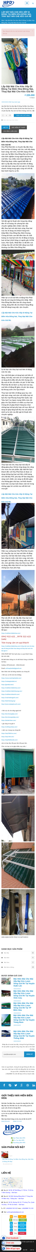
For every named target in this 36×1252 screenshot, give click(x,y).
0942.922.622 (5, 1121)
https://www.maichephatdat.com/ (11, 678)
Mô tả (5, 127)
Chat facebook (12, 1238)
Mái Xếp (6, 953)
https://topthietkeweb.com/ (9, 740)
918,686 (22, 1233)
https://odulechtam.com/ (8, 720)
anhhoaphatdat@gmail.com (13, 668)
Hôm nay (15, 1220)
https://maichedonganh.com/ (10, 697)
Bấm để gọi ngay (13, 1249)
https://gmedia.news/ (7, 684)
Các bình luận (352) (10, 131)
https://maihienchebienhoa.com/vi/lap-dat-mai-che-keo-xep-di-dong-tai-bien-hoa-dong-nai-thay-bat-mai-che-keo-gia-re (18, 648)
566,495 (22, 1230)
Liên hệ (32, 1250)
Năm (15, 1230)
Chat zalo (10, 1243)
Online (15, 1216)
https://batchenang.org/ (8, 701)
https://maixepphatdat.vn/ (9, 681)
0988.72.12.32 (17, 1121)
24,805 (23, 1220)
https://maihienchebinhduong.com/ (11, 691)
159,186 (22, 1223)
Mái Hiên (6, 957)
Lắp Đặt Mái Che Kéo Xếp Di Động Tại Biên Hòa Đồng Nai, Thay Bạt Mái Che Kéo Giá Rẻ (16, 316)
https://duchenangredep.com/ (10, 717)
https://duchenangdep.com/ (9, 714)
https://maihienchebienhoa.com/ (11, 633)
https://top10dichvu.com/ (9, 733)
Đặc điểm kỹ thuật (18, 127)
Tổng (15, 1233)
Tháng (15, 1226)
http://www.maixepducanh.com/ (11, 704)
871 (22, 1216)
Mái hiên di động (9, 967)
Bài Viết (25, 1250)
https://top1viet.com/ (7, 736)
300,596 (22, 1226)
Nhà (2, 20)
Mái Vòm (6, 962)
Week (15, 1223)
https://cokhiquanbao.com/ (9, 727)
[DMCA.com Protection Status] (7, 1246)
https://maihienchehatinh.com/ (10, 694)
